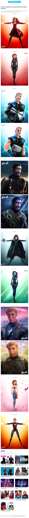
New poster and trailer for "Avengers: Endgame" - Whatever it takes (7, 488)
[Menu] (10, 4)
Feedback (15, 515)
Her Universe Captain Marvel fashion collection (7, 499)
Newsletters (18, 515)
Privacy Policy (22, 516)
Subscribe (13, 4)
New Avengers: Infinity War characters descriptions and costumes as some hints (6, 476)
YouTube (24, 515)
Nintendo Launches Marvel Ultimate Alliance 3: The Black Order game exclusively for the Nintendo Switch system (21, 465)
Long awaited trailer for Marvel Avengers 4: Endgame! (21, 488)
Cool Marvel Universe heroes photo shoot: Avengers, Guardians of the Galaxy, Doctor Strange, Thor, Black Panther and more (6, 465)
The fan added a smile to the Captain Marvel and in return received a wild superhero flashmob (21, 499)
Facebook (16, 4)
